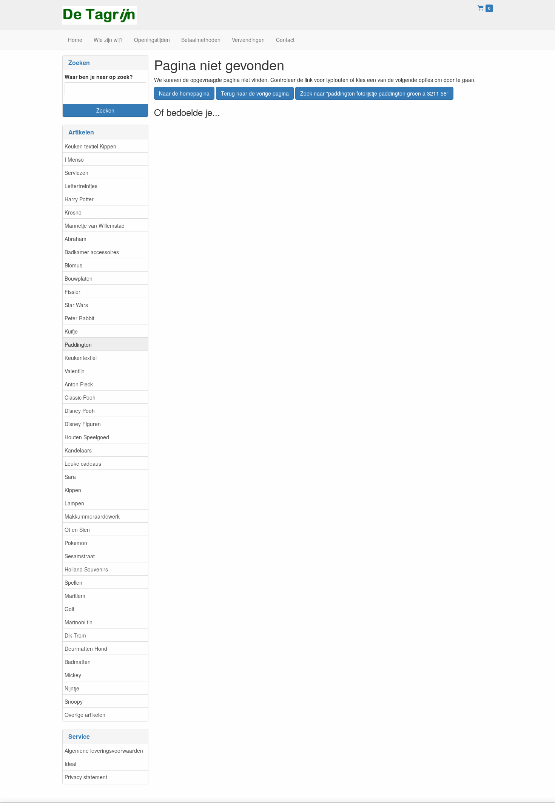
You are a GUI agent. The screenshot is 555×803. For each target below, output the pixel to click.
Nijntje (72, 688)
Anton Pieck (79, 384)
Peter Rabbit (79, 318)
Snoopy (74, 701)
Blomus (73, 265)
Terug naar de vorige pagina (255, 93)
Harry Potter (79, 199)
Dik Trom (75, 635)
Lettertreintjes (81, 186)
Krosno (73, 212)
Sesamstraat (80, 556)
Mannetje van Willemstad (95, 225)
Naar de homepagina (184, 93)
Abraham (75, 238)
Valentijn (75, 371)
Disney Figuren (83, 424)
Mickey (73, 675)
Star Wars (76, 305)
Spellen (73, 582)
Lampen (74, 503)
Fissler (72, 291)
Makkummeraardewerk (92, 516)
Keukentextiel (81, 357)
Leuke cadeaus (83, 463)
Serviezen (76, 172)
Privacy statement (86, 777)
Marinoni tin (78, 622)
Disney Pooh (80, 410)
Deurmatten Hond (86, 648)
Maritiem (75, 595)
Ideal (70, 763)
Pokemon (76, 543)
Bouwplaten (78, 278)
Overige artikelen (85, 714)
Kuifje (71, 331)
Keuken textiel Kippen (90, 146)
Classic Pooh (80, 397)
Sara (70, 476)
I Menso (74, 159)
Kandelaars (78, 450)
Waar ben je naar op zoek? (99, 76)
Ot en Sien (77, 529)
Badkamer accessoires (92, 252)
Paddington (78, 344)
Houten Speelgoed (87, 437)
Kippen (73, 490)
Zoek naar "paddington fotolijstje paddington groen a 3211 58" (374, 93)
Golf (69, 609)
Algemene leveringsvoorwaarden (104, 750)
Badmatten (78, 662)
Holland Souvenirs (86, 569)
